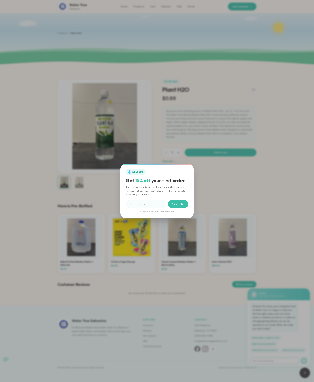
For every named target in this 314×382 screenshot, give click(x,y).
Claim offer (178, 204)
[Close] (188, 169)
